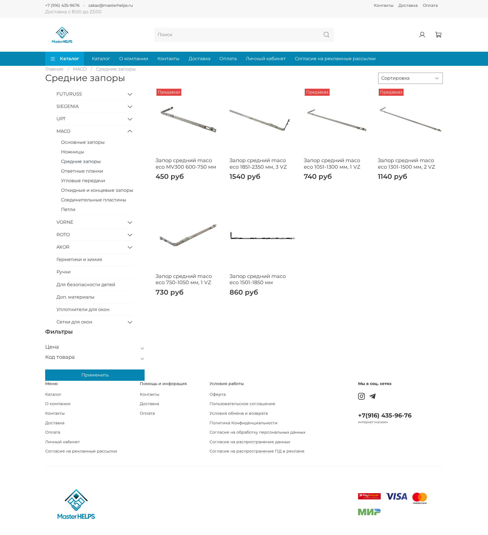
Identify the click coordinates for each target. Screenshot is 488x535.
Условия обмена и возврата (239, 413)
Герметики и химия (79, 259)
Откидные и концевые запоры (97, 190)
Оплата (430, 5)
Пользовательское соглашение (242, 403)
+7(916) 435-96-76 (384, 415)
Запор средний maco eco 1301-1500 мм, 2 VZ (406, 163)
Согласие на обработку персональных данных (257, 432)
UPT (61, 118)
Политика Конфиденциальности (244, 422)
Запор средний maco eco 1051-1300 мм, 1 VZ (332, 163)
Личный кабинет (266, 58)
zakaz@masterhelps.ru (110, 5)
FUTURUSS (69, 94)
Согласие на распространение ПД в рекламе (257, 451)
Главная (54, 69)
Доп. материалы (75, 297)
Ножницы (72, 152)
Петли (68, 209)
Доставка (408, 5)
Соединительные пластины (93, 200)
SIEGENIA (67, 106)
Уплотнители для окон (83, 309)
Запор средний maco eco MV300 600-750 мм (186, 163)
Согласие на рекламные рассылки (335, 58)
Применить (95, 375)
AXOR (62, 247)
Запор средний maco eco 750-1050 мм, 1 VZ (184, 279)
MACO (80, 69)
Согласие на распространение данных (250, 441)
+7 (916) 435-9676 (62, 5)
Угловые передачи (83, 180)
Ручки (63, 272)
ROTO (63, 234)
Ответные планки (82, 171)
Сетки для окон (74, 322)
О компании (133, 58)
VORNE (64, 222)
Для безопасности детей (85, 284)
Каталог (69, 58)
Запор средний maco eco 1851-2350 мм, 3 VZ (258, 163)
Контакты (383, 5)
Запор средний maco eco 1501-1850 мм (258, 279)
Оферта (218, 394)
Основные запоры (83, 142)
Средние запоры (81, 161)
